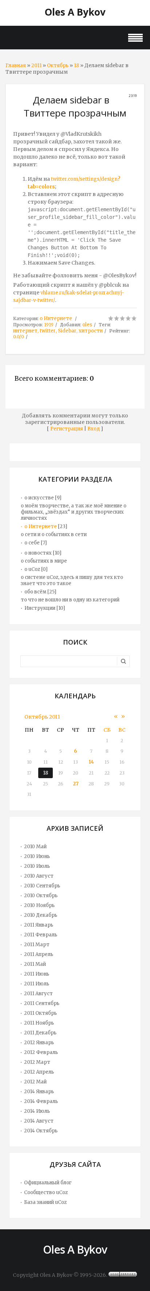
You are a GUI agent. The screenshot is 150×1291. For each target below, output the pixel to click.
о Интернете (56, 318)
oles (87, 325)
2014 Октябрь (41, 1131)
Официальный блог (48, 1183)
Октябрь (57, 65)
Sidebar (67, 331)
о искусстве (39, 498)
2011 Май (35, 964)
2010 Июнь (37, 856)
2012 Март (37, 1062)
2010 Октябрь (41, 895)
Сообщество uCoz (46, 1192)
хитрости (91, 331)
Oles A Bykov (75, 12)
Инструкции (39, 608)
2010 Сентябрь (42, 886)
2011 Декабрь (40, 1033)
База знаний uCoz (45, 1202)
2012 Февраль (41, 1052)
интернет (25, 331)
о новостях (38, 553)
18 (76, 65)
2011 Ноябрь (39, 1023)
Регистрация (66, 429)
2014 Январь (39, 1091)
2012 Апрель (39, 1072)
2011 (36, 65)
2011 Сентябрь (41, 1003)
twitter (48, 331)
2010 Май (35, 846)
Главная (15, 65)
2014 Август (39, 1121)
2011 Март (37, 944)
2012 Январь (39, 1042)
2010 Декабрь (40, 915)
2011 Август (38, 993)
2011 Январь (38, 925)
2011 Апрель (38, 954)
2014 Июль (37, 1111)
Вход (93, 429)
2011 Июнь (36, 974)
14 (91, 762)
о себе (32, 543)
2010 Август (39, 876)
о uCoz (32, 569)
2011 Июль (36, 984)
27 (76, 784)
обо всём (35, 592)
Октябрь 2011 (42, 717)
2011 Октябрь (40, 1013)
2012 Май (35, 1082)
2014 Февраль (41, 1101)
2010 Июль (37, 866)
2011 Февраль (40, 935)
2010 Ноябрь (39, 905)
